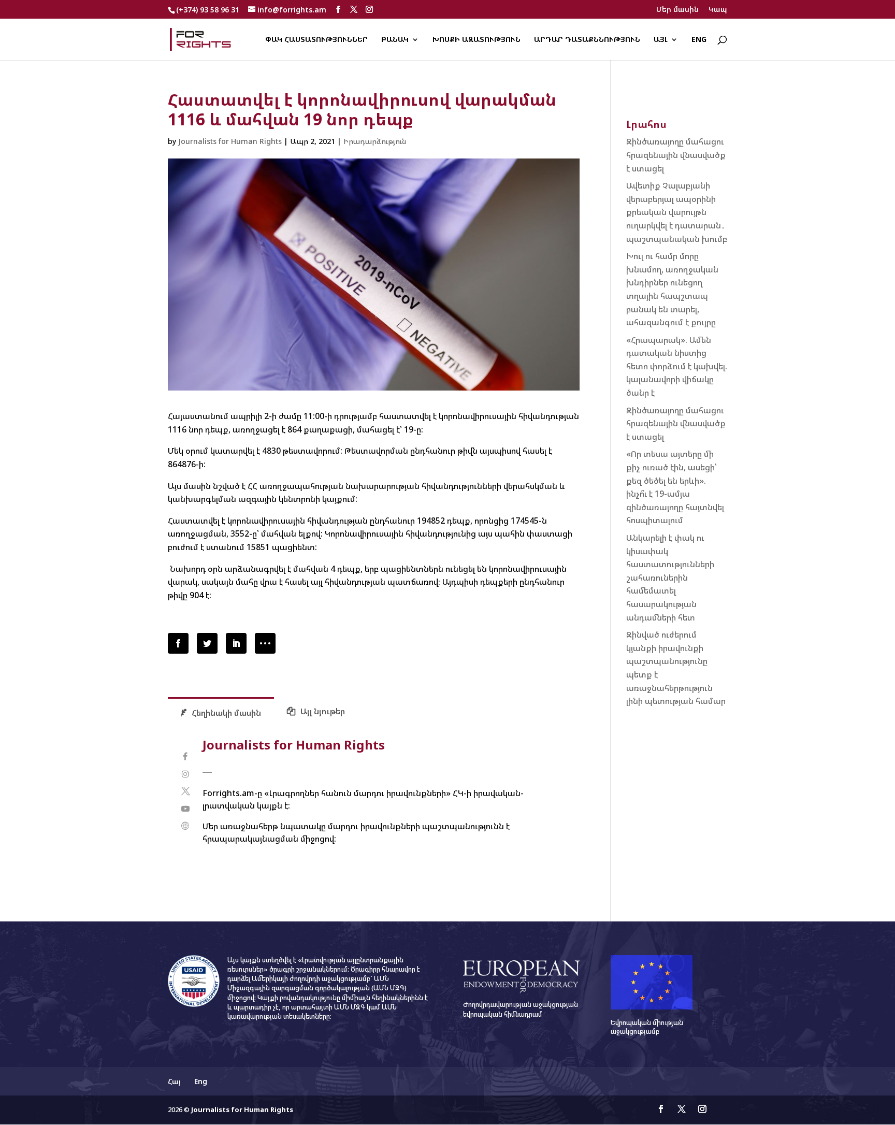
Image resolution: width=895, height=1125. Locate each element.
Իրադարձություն (374, 141)
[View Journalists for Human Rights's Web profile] (185, 826)
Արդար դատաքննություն (587, 40)
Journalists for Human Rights (230, 141)
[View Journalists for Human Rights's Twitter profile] (185, 791)
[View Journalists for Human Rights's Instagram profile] (185, 774)
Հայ (174, 1081)
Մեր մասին (677, 10)
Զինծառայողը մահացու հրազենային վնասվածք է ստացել (676, 155)
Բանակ (395, 40)
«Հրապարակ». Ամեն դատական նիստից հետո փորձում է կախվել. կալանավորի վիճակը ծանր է (676, 366)
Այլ (661, 40)
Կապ (718, 10)
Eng (698, 40)
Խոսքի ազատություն (476, 40)
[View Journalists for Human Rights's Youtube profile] (185, 809)
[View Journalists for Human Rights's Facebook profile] (185, 756)
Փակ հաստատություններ (316, 40)
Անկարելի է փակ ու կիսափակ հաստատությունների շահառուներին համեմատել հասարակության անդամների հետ (670, 577)
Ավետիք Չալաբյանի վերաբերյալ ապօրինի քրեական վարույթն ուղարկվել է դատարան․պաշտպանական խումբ (676, 212)
